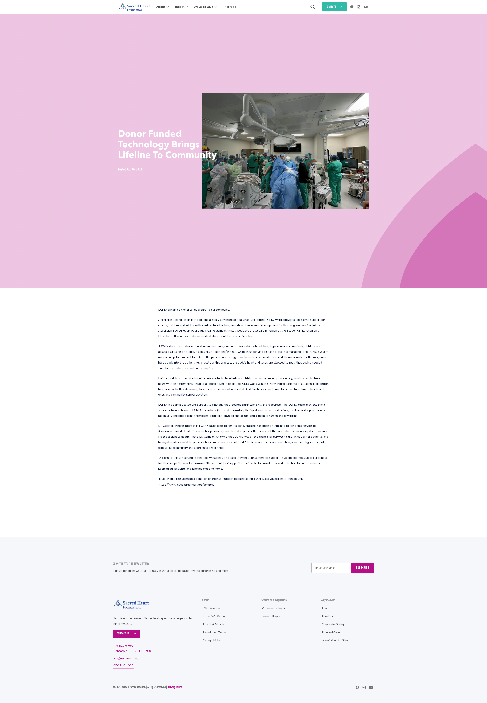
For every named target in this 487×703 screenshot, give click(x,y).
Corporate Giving (333, 624)
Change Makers (213, 640)
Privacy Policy (175, 687)
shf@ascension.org (125, 658)
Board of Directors (215, 624)
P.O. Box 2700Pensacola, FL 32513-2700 (132, 648)
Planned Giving (331, 632)
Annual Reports (272, 616)
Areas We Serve (214, 616)
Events (326, 608)
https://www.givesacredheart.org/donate (186, 485)
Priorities (229, 7)
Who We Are (212, 608)
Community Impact (274, 608)
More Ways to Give (335, 640)
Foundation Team (214, 632)
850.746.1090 (123, 665)
